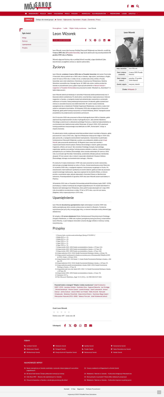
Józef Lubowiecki (96, 289)
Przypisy (25, 48)
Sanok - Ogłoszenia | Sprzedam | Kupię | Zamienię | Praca (78, 20)
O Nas (73, 389)
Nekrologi (86, 13)
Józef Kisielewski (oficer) (99, 296)
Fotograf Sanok (60, 349)
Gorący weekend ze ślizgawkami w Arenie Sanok (103, 368)
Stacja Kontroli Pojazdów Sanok (66, 352)
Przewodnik (115, 13)
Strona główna (57, 28)
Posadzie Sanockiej (73, 52)
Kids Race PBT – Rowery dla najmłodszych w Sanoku (44, 377)
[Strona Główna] (26, 14)
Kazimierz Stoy (82, 287)
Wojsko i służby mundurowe (77, 28)
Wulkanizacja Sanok (33, 352)
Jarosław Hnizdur (70, 287)
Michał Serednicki (61, 289)
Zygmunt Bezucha (94, 287)
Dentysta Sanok (60, 346)
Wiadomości (33, 13)
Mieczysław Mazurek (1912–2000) (66, 296)
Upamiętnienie (26, 44)
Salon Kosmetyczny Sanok (122, 349)
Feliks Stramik (93, 292)
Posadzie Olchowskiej (68, 88)
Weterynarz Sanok (32, 349)
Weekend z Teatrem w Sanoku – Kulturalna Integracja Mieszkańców (109, 373)
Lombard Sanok (31, 346)
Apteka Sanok (89, 346)
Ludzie (124, 13)
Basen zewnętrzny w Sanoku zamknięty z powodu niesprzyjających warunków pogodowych (52, 369)
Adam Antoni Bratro (85, 294)
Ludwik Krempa (84, 289)
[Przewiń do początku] (159, 392)
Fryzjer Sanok (88, 349)
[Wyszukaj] (137, 6)
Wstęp (24, 38)
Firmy (50, 13)
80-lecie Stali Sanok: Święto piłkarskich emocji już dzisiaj (45, 373)
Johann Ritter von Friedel (79, 292)
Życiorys (25, 41)
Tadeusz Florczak (84, 296)
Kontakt (66, 389)
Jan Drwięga (105, 287)
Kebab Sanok (117, 352)
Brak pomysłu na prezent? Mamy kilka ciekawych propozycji (107, 377)
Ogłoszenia (58, 13)
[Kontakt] (132, 6)
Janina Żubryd (65, 292)
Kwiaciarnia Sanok (119, 346)
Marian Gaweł (73, 289)
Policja (43, 13)
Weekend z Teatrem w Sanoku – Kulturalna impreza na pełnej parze (109, 380)
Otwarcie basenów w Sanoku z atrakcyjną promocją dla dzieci (47, 380)
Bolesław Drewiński (70, 294)
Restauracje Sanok (90, 352)
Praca (67, 13)
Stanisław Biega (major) (100, 294)
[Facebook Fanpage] (127, 6)
